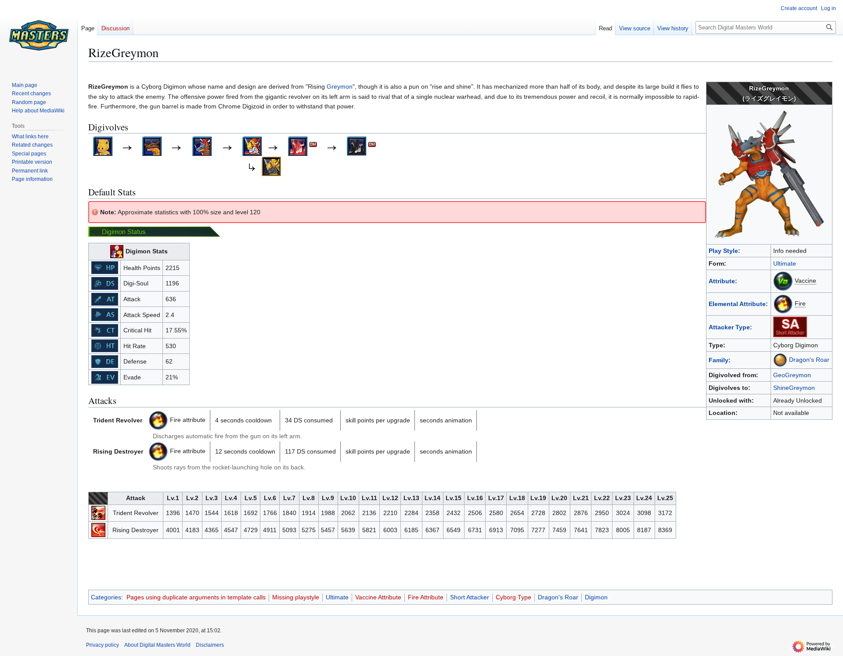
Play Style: (724, 250)
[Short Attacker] (790, 326)
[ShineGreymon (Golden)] (271, 165)
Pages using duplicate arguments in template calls (196, 597)
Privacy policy (102, 645)
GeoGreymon (792, 374)
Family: (720, 360)
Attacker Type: (730, 327)
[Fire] (158, 419)
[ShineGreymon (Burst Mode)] (297, 145)
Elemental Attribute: (738, 303)
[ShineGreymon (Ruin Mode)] (356, 145)
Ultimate (784, 263)
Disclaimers (210, 645)
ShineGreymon (794, 387)
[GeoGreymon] (152, 145)
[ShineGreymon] (252, 145)
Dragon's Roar (809, 359)
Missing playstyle (295, 597)
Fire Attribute (425, 597)
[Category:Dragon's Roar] (780, 359)
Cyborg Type (513, 597)
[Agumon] (102, 145)
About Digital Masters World (157, 645)
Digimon (596, 597)
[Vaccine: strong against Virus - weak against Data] (783, 280)
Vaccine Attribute (378, 597)
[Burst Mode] (313, 145)
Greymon (340, 86)
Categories (106, 597)
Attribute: (723, 281)
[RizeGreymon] (202, 145)
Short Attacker (469, 597)
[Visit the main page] (39, 35)
